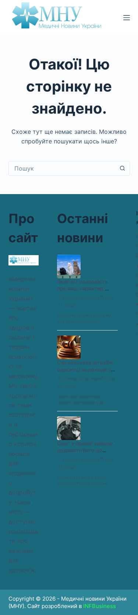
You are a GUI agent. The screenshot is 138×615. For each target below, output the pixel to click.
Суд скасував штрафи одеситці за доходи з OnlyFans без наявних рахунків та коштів (85, 372)
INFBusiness (99, 606)
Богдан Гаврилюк (81, 298)
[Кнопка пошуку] (123, 168)
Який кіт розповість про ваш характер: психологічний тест (82, 288)
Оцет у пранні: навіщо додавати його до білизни (85, 450)
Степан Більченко (82, 379)
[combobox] (62, 168)
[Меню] (126, 17)
